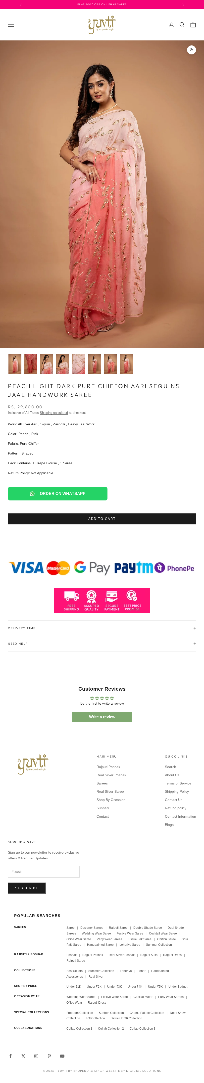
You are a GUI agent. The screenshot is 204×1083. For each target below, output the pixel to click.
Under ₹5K (155, 986)
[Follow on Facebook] (10, 1056)
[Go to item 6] (95, 364)
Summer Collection (159, 944)
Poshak (71, 955)
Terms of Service (178, 783)
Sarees (102, 783)
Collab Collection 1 (79, 1028)
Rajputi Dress (172, 955)
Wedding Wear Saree (96, 933)
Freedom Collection (79, 1013)
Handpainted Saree (100, 944)
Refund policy (175, 808)
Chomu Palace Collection (147, 1013)
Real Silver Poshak (111, 775)
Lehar (142, 971)
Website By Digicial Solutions (133, 1071)
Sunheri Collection (111, 1013)
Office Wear (74, 1002)
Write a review (102, 717)
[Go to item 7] (110, 364)
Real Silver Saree (110, 791)
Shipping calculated (54, 413)
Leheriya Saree (129, 944)
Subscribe (27, 888)
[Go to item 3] (47, 364)
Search (170, 767)
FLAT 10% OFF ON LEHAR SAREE (110, 4)
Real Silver (96, 976)
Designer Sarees (91, 927)
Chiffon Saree (166, 939)
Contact (103, 816)
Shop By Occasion (111, 800)
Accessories (74, 976)
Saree (70, 927)
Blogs (169, 825)
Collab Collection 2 (111, 1028)
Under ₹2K (94, 986)
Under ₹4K (135, 986)
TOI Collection (95, 1018)
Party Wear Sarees (109, 939)
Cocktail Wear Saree (163, 933)
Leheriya (126, 971)
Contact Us (173, 800)
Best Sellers (74, 971)
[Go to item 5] (79, 364)
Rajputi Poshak (108, 767)
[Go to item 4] (63, 364)
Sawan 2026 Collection (126, 1018)
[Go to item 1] (15, 364)
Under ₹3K (114, 986)
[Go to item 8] (126, 364)
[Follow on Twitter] (23, 1056)
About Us (172, 775)
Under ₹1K (73, 986)
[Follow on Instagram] (36, 1056)
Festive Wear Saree (130, 933)
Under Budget (177, 986)
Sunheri (103, 808)
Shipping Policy (177, 791)
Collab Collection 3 (142, 1028)
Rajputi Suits (148, 955)
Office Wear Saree (78, 939)
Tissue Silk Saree (140, 939)
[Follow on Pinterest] (49, 1056)
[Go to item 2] (31, 364)
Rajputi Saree (118, 927)
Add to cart (101, 519)
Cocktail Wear (143, 997)
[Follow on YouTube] (62, 1056)
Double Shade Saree (147, 927)
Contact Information (180, 816)
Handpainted (160, 971)
